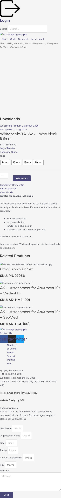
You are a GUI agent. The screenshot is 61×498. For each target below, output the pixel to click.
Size (2, 156)
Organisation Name (10, 435)
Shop (2, 43)
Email (3, 443)
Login (5, 20)
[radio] (5, 162)
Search (3, 29)
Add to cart (21, 178)
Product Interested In (11, 457)
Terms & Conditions (10, 392)
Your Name (6, 428)
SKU (2, 465)
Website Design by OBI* (12, 400)
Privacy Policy (29, 392)
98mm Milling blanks (35, 43)
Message (4, 470)
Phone (3, 450)
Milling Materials (15, 43)
